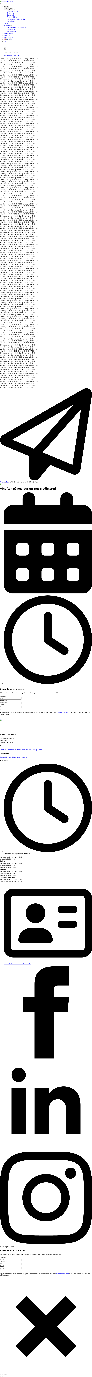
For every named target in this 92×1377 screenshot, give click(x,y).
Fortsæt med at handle (11, 55)
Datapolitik (4, 757)
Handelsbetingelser (14, 757)
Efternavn (3, 701)
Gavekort (7, 25)
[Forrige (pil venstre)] (0, 1376)
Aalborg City (8, 9)
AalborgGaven (8, 37)
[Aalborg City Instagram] (46, 1243)
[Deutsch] (11, 39)
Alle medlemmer (10, 750)
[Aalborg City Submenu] (14, 9)
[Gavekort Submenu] (11, 25)
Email (2, 705)
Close (6, 7)
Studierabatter (9, 33)
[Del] (4, 1374)
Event (8, 482)
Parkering (7, 35)
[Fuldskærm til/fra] (2, 1374)
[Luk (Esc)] (6, 1374)
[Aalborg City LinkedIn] (46, 1151)
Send (2, 718)
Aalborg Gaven (37, 750)
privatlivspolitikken (62, 712)
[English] (7, 39)
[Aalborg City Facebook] (46, 1058)
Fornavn (3, 696)
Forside (2, 482)
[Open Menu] (0, 3)
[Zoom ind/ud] (0, 1374)
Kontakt (24, 757)
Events (6, 23)
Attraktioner (20, 750)
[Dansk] (5, 39)
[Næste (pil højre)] (2, 1376)
